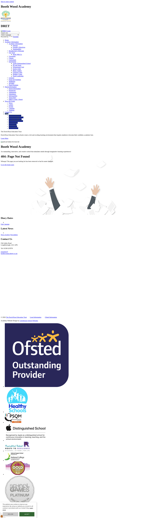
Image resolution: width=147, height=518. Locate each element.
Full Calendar (5, 224)
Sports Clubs (17, 69)
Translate (15, 37)
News (10, 103)
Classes (11, 58)
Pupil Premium (13, 85)
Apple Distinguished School (22, 63)
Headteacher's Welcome (16, 51)
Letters (11, 105)
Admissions (12, 92)
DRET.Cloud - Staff (15, 119)
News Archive (5, 235)
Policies (15, 45)
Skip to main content (7, 1)
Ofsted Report (13, 123)
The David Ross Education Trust (16, 317)
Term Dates (12, 97)
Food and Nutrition (15, 80)
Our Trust (12, 53)
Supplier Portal (13, 128)
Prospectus (12, 90)
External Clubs (17, 72)
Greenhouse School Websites (29, 321)
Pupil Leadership (18, 76)
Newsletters (14, 235)
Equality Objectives (19, 47)
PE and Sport (17, 65)
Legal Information (35, 317)
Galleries (11, 110)
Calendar (11, 108)
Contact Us (8, 112)
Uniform (11, 78)
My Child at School (15, 115)
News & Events (10, 101)
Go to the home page (7, 165)
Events (11, 106)
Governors (12, 56)
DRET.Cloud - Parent (16, 99)
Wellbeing (12, 81)
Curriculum (12, 60)
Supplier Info (13, 126)
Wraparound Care (18, 67)
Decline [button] (10, 514)
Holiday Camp (17, 74)
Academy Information (12, 42)
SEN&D (11, 83)
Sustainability (17, 49)
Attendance (12, 94)
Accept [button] (26, 514)
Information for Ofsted (16, 121)
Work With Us (17, 54)
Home (7, 40)
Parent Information (11, 87)
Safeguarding (13, 96)
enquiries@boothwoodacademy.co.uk (9, 252)
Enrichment (12, 62)
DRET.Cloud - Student (16, 117)
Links (6, 114)
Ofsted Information (51, 317)
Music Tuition (17, 71)
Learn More (4, 138)
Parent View (13, 124)
